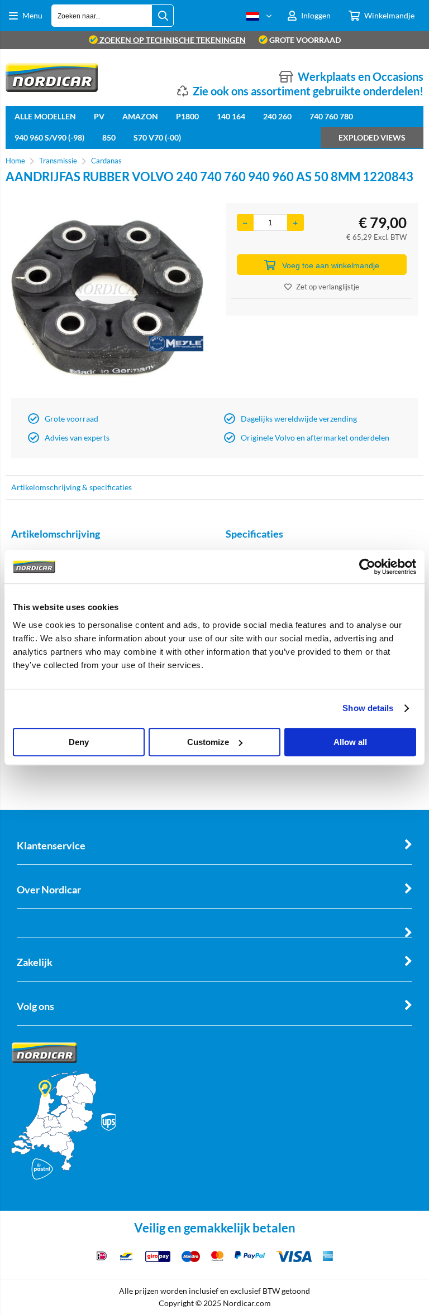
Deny (79, 742)
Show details (367, 708)
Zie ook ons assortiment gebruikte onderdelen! (308, 91)
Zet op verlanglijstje (327, 286)
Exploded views (372, 137)
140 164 (231, 116)
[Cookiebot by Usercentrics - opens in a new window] (367, 566)
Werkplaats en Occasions (360, 76)
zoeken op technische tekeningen (172, 40)
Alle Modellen (45, 116)
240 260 (277, 116)
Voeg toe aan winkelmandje (330, 265)
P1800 (187, 116)
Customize (208, 742)
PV (99, 116)
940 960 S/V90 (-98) (49, 137)
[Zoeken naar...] (162, 15)
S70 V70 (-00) (157, 137)
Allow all (350, 742)
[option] (107, 298)
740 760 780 (331, 116)
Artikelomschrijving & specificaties (71, 487)
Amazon (140, 116)
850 (109, 137)
